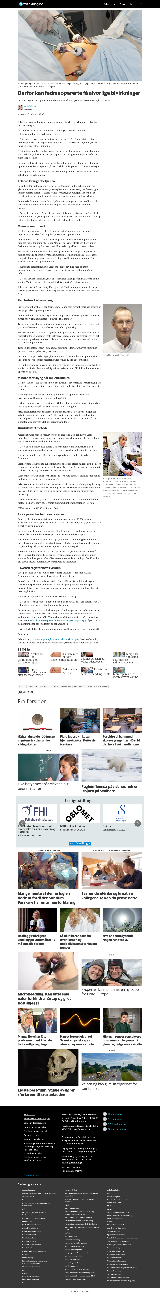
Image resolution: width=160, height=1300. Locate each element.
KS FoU (25, 1254)
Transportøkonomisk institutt (118, 1241)
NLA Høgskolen (71, 1190)
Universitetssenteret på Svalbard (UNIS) (122, 1268)
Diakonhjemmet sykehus (31, 1200)
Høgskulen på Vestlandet (31, 1244)
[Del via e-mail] (32, 692)
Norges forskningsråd (73, 1250)
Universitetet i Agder (115, 1248)
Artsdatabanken (28, 1197)
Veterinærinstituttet (114, 1274)
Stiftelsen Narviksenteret (116, 1228)
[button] (22, 823)
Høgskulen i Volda (29, 1241)
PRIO (109, 1193)
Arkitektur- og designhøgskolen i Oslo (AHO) (39, 1193)
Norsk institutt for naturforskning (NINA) (80, 1273)
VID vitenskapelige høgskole (118, 1277)
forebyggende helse (96, 687)
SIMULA (110, 1206)
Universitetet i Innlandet (116, 1254)
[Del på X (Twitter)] (24, 692)
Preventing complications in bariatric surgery (56, 639)
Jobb (132, 4)
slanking (78, 687)
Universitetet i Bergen (115, 1251)
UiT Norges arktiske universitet (119, 1244)
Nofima (67, 1233)
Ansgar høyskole (28, 1190)
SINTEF (110, 1209)
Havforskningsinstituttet (31, 1231)
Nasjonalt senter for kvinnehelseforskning (81, 1224)
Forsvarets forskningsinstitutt (33, 1218)
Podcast (123, 4)
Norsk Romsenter (71, 1266)
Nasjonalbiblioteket (72, 1208)
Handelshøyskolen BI (30, 1228)
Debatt (107, 4)
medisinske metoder (61, 687)
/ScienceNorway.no (117, 1129)
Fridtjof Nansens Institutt (31, 1225)
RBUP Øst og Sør (113, 1197)
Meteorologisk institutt (31, 1267)
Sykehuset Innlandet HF (116, 1235)
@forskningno (115, 1114)
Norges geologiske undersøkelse (77, 1253)
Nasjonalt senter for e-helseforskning (79, 1221)
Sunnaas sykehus (113, 1231)
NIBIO (24, 1273)
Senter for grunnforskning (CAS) (119, 1212)
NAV (23, 1270)
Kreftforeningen (28, 1258)
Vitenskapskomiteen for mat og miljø (121, 1281)
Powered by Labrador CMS (80, 1291)
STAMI (109, 1221)
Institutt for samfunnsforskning (34, 1251)
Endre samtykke (31, 1175)
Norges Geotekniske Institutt (76, 1243)
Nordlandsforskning (72, 1240)
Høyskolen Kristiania (30, 1248)
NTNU (67, 1205)
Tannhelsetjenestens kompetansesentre (122, 1238)
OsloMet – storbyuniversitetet (76, 1279)
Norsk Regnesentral (72, 1263)
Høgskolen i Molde (29, 1235)
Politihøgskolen (113, 1190)
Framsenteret (27, 1221)
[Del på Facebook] (20, 692)
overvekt (32, 687)
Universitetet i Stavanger (116, 1261)
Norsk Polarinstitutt (72, 1259)
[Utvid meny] (141, 4)
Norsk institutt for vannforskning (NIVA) (80, 1276)
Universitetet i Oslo (114, 1258)
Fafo (23, 1209)
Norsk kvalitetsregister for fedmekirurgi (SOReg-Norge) (58, 620)
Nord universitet (71, 1236)
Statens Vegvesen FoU (115, 1225)
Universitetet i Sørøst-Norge (117, 1264)
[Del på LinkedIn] (28, 692)
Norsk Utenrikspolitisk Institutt (77, 1269)
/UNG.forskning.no (117, 1124)
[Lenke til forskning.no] (58, 3)
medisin (44, 687)
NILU (24, 1283)
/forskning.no (114, 1119)
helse (22, 687)
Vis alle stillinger (80, 843)
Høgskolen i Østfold (29, 1238)
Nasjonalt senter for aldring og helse (78, 1217)
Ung (115, 4)
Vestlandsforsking (114, 1271)
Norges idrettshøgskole (74, 1256)
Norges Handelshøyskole (74, 1246)
